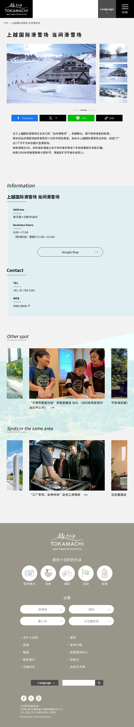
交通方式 (29, 667)
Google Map (70, 252)
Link (109, 118)
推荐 (73, 637)
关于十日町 (30, 637)
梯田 (91, 609)
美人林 (42, 621)
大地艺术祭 (77, 667)
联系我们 (29, 659)
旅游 (26, 645)
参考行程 (76, 645)
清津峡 (42, 609)
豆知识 (74, 659)
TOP (5, 23)
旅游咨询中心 (79, 652)
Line (81, 118)
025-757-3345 (34, 712)
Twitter (53, 118)
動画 (26, 652)
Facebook (24, 118)
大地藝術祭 (91, 621)
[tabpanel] (51, 74)
